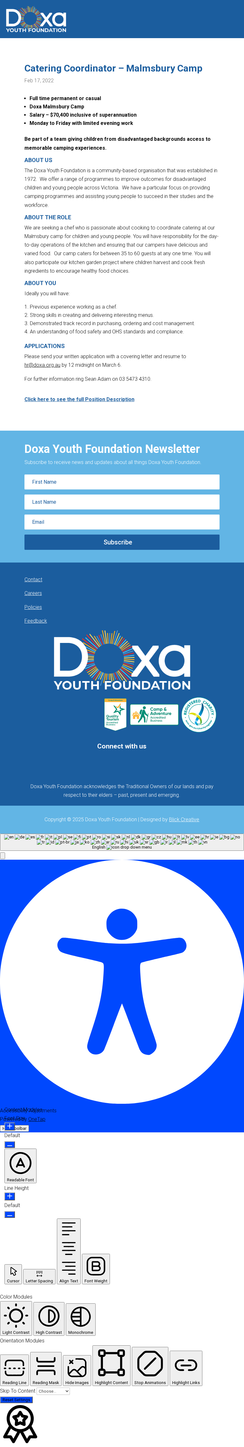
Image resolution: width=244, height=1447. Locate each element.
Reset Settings (16, 1399)
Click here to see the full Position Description (79, 399)
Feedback (35, 621)
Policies (33, 607)
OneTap (36, 1119)
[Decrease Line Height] (9, 1214)
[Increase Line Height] (9, 1196)
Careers (33, 593)
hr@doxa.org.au (42, 365)
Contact (33, 580)
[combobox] (122, 842)
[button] (2, 855)
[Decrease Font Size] (9, 1144)
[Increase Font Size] (9, 1126)
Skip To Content (18, 1391)
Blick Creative (184, 819)
